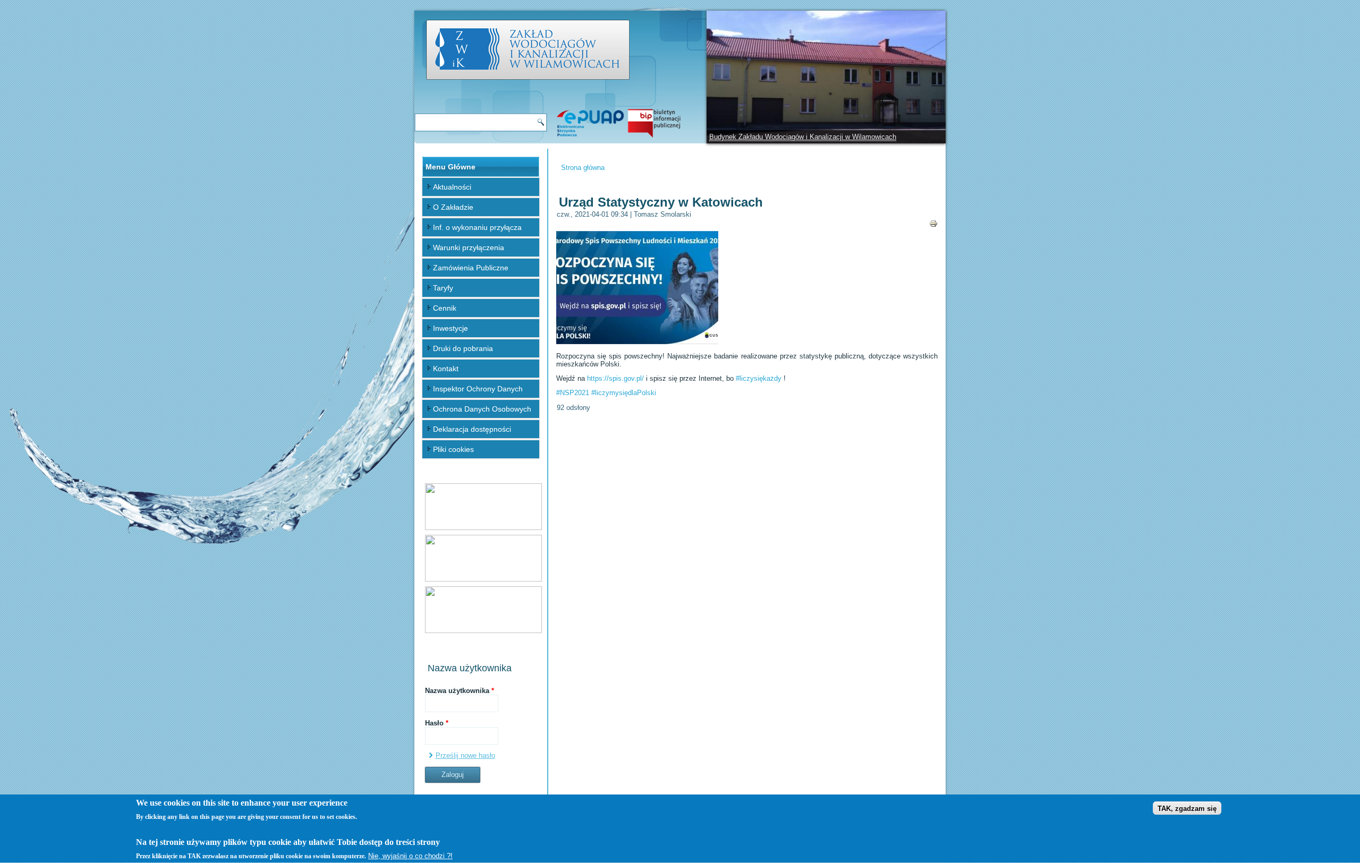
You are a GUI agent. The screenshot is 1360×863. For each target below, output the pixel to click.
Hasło (436, 723)
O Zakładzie (453, 207)
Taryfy (443, 288)
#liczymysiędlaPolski (623, 393)
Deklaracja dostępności (472, 429)
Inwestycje (450, 328)
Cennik (444, 308)
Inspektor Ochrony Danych (478, 388)
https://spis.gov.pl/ (615, 378)
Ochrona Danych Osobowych (482, 409)
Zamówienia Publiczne (470, 267)
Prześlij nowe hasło (465, 755)
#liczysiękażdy (758, 378)
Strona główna (583, 168)
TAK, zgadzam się (1187, 809)
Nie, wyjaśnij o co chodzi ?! (410, 856)
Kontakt (445, 368)
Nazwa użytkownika (459, 691)
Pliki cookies (453, 449)
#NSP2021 (572, 393)
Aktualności (452, 187)
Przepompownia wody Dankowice (760, 137)
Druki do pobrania (463, 348)
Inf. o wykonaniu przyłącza (477, 227)
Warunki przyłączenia (468, 247)
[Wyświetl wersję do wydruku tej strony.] (933, 223)
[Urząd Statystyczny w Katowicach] (637, 342)
